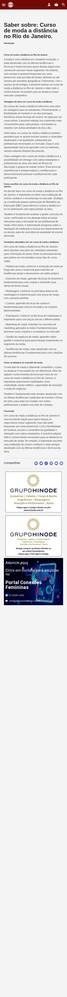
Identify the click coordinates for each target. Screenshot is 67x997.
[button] (36, 463)
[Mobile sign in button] (49, 5)
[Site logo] (10, 5)
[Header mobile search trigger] (63, 5)
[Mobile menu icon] (4, 5)
